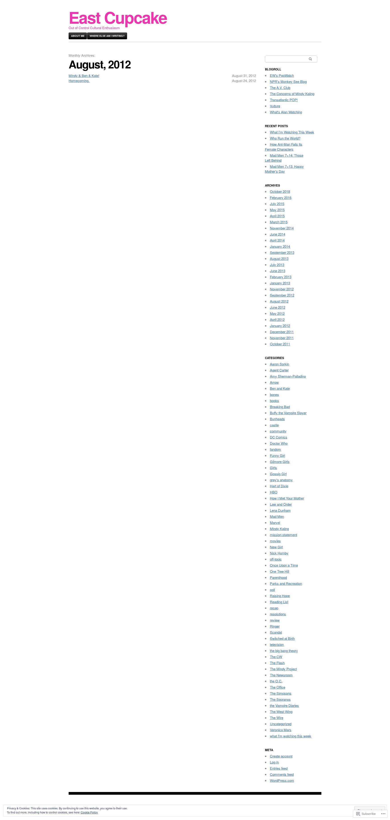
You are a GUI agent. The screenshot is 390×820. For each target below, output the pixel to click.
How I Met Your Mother (287, 498)
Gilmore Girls (280, 461)
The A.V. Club (280, 87)
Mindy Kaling (279, 528)
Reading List (279, 601)
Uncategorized (280, 723)
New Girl (276, 546)
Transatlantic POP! (284, 99)
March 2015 (279, 222)
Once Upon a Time (284, 565)
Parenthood (278, 577)
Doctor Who (279, 443)
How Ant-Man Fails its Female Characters (283, 147)
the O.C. (276, 681)
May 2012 (277, 313)
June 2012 (277, 307)
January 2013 (280, 282)
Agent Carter (279, 370)
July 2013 (277, 264)
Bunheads (277, 418)
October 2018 (280, 191)
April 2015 (277, 215)
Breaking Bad (280, 406)
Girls (273, 467)
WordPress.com (282, 780)
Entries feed (279, 768)
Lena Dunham (280, 510)
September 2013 (282, 252)
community (278, 431)
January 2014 (280, 246)
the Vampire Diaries (284, 705)
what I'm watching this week (290, 736)
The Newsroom (281, 675)
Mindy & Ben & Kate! (84, 75)
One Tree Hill (279, 571)
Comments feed (282, 774)
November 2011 (282, 337)
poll (272, 589)
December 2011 (282, 331)
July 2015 (277, 203)
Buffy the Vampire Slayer (288, 412)
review (275, 620)
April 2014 (277, 240)
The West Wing (281, 711)
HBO (273, 492)
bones (274, 394)
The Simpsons (280, 693)
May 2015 (277, 209)
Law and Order (281, 504)
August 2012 (279, 301)
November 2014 (282, 228)
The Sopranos (280, 699)
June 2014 (277, 234)
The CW (276, 656)
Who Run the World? (285, 138)
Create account (281, 756)
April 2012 (277, 319)
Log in (274, 762)
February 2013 (280, 276)
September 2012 (282, 295)
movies (275, 540)
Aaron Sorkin (279, 364)
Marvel (275, 522)
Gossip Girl (278, 473)
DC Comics (278, 437)
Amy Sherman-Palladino (288, 376)
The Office (277, 687)
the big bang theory (284, 650)
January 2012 (280, 325)
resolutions (278, 614)
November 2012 (282, 289)
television (277, 644)
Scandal (276, 632)
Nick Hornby (279, 553)
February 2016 (280, 197)
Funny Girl (277, 455)
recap (274, 607)
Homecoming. (79, 80)
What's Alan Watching (286, 112)
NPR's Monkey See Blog (288, 81)
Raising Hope (280, 595)
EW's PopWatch (282, 75)
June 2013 (277, 270)
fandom (275, 449)
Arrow (274, 382)
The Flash (277, 662)
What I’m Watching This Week (292, 132)
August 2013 (279, 258)
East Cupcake (118, 17)
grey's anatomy (281, 479)
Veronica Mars (280, 729)
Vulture (275, 105)
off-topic (276, 559)
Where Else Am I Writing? (107, 35)
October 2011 (280, 343)
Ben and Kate (280, 388)
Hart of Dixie (279, 486)
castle (274, 425)
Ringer (275, 626)
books (274, 400)
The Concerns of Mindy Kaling (292, 93)
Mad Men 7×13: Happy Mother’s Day (284, 169)
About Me (77, 35)
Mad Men (277, 516)
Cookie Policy (89, 812)
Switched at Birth (282, 638)
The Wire (276, 717)
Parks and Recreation (286, 583)
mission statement (283, 534)
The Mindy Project (283, 668)
